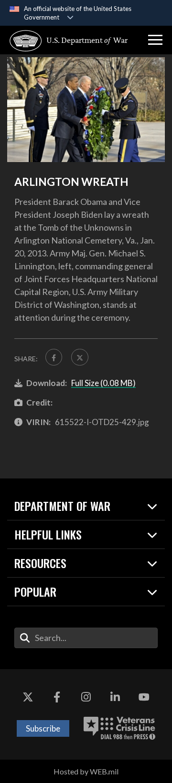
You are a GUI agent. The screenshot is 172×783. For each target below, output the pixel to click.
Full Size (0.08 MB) (103, 383)
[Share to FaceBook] (53, 357)
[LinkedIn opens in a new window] (115, 698)
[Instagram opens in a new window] (86, 698)
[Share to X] (79, 357)
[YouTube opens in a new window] (144, 698)
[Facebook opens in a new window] (57, 698)
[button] (155, 40)
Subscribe (43, 728)
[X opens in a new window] (28, 698)
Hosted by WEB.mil (86, 771)
